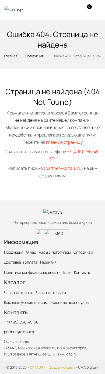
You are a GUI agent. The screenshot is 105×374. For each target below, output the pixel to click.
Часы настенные (18, 292)
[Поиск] (66, 9)
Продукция (13, 252)
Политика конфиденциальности (32, 272)
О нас (31, 252)
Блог (67, 272)
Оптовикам (83, 252)
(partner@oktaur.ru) (63, 168)
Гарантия (48, 262)
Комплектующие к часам (26, 302)
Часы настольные (51, 292)
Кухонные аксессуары (69, 302)
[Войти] (76, 9)
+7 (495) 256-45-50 (21, 322)
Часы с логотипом (55, 252)
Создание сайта (62, 367)
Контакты (82, 272)
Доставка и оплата (20, 262)
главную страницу (64, 142)
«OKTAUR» (36, 367)
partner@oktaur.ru (19, 331)
